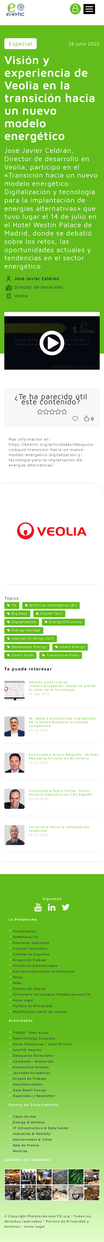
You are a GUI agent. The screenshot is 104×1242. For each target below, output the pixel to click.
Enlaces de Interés (29, 988)
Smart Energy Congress (34, 1038)
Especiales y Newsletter (34, 1096)
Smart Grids (23, 655)
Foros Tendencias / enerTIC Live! (43, 1044)
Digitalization (24, 622)
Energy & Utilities (29, 1122)
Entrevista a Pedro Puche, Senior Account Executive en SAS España (60, 792)
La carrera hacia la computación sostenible (59, 829)
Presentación (24, 931)
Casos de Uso (24, 1116)
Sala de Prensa (26, 1145)
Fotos (18, 977)
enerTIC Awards (27, 1050)
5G (14, 605)
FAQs (17, 983)
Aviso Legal (23, 1000)
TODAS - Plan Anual (31, 1032)
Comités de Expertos (31, 954)
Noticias (20, 1151)
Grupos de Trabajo (29, 960)
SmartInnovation (28, 1084)
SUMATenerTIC (26, 937)
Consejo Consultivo (30, 948)
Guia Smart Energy (30, 1090)
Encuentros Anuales (31, 1067)
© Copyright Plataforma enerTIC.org (37, 1216)
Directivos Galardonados (35, 965)
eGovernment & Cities (32, 1139)
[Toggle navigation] (89, 9)
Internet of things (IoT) (33, 638)
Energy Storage (26, 630)
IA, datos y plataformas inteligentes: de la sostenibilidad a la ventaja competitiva (63, 722)
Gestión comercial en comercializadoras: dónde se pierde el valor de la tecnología (62, 686)
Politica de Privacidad (33, 1006)
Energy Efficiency (65, 622)
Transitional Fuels (63, 655)
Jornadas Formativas (31, 1073)
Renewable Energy (29, 647)
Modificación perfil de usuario (40, 1011)
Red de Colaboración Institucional (43, 971)
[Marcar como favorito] (75, 418)
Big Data (19, 613)
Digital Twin (51, 613)
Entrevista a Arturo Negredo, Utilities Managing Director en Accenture (64, 756)
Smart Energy (72, 647)
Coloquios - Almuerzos (33, 1061)
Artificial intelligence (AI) (53, 605)
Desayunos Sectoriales (33, 1055)
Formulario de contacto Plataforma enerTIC (52, 994)
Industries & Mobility (32, 1133)
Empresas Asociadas (31, 942)
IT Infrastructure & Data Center (41, 1128)
